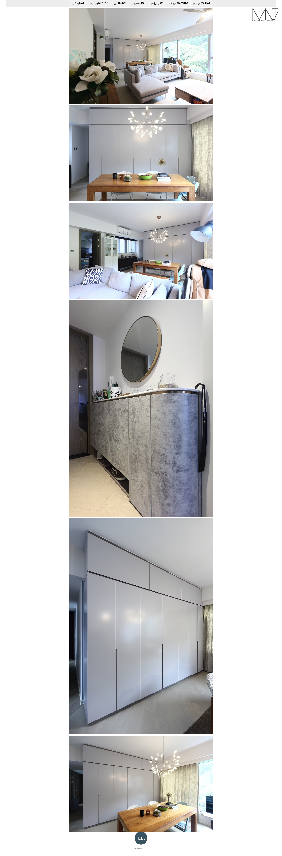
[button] (157, 3)
